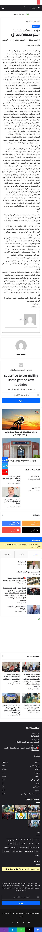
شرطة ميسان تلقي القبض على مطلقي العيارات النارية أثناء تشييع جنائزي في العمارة (11, 709)
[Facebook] (5, 460)
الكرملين (30, 843)
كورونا (37, 790)
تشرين (10, 843)
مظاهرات (6, 851)
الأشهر (35, 554)
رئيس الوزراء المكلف (10, 847)
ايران (16, 843)
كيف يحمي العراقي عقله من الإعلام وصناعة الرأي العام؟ (11, 501)
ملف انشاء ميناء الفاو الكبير (30, 794)
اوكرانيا (23, 843)
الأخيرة (21, 554)
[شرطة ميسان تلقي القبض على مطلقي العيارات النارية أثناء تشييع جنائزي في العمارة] (11, 698)
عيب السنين (36, 487)
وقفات (37, 855)
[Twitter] (5, 466)
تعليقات (7, 554)
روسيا (37, 851)
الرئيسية (35, 21)
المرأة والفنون (34, 766)
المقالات (28, 21)
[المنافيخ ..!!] (33, 565)
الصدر (37, 843)
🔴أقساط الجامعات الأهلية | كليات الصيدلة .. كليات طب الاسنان (14, 579)
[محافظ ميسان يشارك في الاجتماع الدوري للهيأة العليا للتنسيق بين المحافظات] (8, 816)
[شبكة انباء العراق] (27, 7)
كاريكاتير (36, 787)
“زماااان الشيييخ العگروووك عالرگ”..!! (17, 608)
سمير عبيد (34, 40)
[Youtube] (5, 472)
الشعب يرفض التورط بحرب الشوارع (28, 571)
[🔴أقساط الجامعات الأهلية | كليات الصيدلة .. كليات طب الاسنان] (33, 581)
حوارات (36, 773)
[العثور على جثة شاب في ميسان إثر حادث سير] (21, 816)
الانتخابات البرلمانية (25, 840)
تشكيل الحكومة (34, 847)
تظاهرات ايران (23, 847)
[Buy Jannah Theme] (21, 14)
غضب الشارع (29, 851)
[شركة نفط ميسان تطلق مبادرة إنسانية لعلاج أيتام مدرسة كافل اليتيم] (31, 698)
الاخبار (37, 762)
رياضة (37, 776)
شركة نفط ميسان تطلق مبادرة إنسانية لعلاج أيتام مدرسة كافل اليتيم (32, 708)
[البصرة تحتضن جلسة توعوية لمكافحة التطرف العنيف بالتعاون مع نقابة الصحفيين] (11, 667)
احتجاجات (36, 840)
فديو (37, 783)
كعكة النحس (35, 476)
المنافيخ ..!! (22, 561)
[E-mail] (36, 331)
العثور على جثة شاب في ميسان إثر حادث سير (22, 2)
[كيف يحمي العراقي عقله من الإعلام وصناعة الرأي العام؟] (11, 492)
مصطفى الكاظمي (17, 851)
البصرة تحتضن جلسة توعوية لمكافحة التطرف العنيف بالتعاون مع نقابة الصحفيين (11, 678)
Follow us (37, 861)
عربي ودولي (35, 780)
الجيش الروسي (12, 840)
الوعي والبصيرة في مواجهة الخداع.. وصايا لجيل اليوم (11, 478)
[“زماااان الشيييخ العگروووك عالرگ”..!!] (33, 609)
